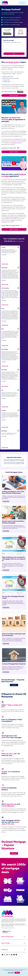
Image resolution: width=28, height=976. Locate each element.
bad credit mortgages (12, 217)
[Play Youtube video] (14, 106)
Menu (23, 3)
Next (14, 53)
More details (11, 972)
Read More (14, 685)
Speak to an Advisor (14, 95)
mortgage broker (16, 142)
